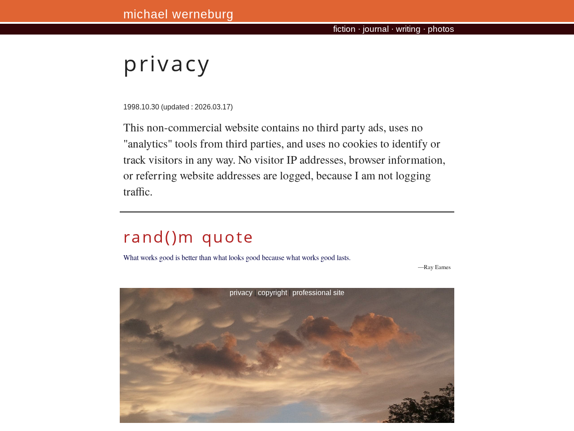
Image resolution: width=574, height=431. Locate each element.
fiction (344, 29)
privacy (241, 292)
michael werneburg (178, 14)
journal (376, 29)
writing (408, 29)
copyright (272, 292)
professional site (318, 292)
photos (441, 29)
